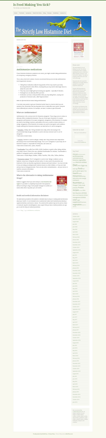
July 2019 (75, 255)
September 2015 (76, 371)
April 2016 (75, 353)
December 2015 (76, 363)
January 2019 (76, 268)
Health (75, 173)
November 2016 (76, 335)
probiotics (75, 187)
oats (83, 183)
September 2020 (76, 219)
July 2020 (75, 224)
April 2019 (75, 260)
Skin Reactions (77, 193)
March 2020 (75, 234)
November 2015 (76, 366)
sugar (78, 200)
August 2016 (76, 343)
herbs (80, 173)
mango (84, 178)
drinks (79, 165)
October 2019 (76, 247)
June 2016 (75, 348)
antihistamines (30, 210)
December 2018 (76, 270)
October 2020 (76, 216)
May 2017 (75, 319)
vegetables (77, 204)
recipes (76, 190)
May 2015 (75, 381)
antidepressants (81, 154)
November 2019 (76, 245)
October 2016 (76, 337)
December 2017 (76, 301)
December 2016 (76, 332)
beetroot (81, 158)
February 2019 (76, 265)
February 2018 (76, 296)
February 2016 (76, 358)
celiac (74, 162)
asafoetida (75, 158)
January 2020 (76, 239)
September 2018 (76, 278)
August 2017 (76, 312)
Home (15, 13)
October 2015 (76, 368)
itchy (74, 178)
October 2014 (76, 399)
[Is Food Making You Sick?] (53, 26)
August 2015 (76, 373)
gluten (79, 171)
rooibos (80, 190)
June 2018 (75, 286)
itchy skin (79, 178)
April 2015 (75, 384)
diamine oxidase (81, 162)
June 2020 (75, 226)
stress (84, 193)
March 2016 (75, 355)
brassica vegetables (79, 160)
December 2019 (76, 242)
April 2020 (75, 232)
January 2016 (76, 361)
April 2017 (75, 322)
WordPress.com (69, 434)
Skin (84, 190)
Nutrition (77, 182)
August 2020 (76, 221)
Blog (44, 13)
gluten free (84, 171)
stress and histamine (78, 195)
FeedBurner (83, 142)
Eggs (82, 165)
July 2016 (75, 345)
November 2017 (76, 304)
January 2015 (76, 392)
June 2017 (75, 317)
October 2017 (76, 306)
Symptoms (28, 13)
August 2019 (76, 252)
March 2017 (75, 324)
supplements (77, 202)
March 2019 (75, 263)
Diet (75, 165)
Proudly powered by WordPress (40, 434)
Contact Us (63, 13)
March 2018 (75, 294)
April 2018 (75, 291)
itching (83, 176)
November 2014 (76, 397)
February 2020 (76, 237)
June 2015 (75, 379)
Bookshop (55, 13)
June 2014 (75, 402)
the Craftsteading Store (77, 410)
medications (37, 210)
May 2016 (75, 350)
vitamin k (84, 204)
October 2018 (76, 275)
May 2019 (75, 257)
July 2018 (75, 283)
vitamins (74, 206)
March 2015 (75, 386)
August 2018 (76, 281)
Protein (81, 187)
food (80, 168)
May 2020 (75, 229)
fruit (83, 169)
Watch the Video (37, 13)
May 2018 (75, 288)
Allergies (75, 154)
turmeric (84, 202)
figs (77, 169)
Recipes (49, 13)
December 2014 (76, 394)
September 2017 (76, 309)
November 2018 (76, 273)
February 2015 (76, 389)
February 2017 (76, 327)
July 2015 (75, 376)
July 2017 (75, 314)
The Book (21, 13)
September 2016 (76, 340)
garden (74, 171)
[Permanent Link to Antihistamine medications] (29, 63)
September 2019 (76, 250)
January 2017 (76, 330)
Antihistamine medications (29, 69)
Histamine (77, 176)
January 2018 (76, 299)
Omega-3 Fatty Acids (79, 185)
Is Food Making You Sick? (31, 4)
